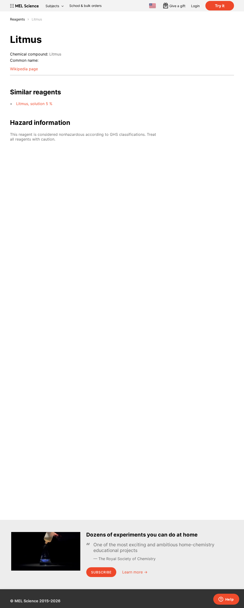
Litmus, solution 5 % (34, 103)
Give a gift (177, 6)
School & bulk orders (85, 6)
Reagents (17, 19)
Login (195, 6)
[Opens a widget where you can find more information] (226, 600)
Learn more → (134, 572)
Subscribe (101, 572)
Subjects (52, 6)
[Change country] (152, 5)
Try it (219, 5)
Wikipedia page (24, 68)
